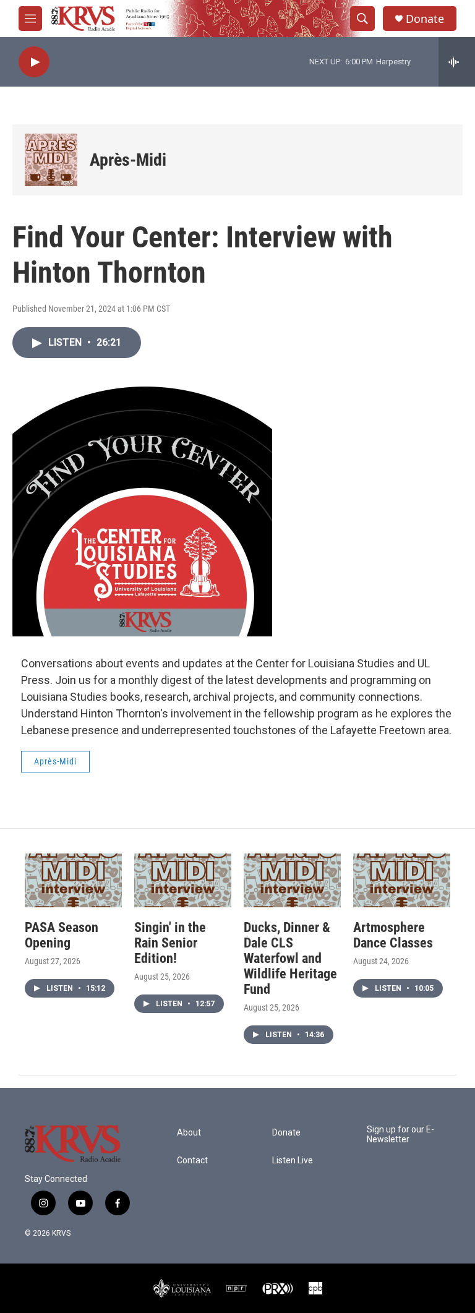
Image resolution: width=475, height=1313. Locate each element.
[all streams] (457, 62)
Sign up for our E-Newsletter (400, 1134)
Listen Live (292, 1160)
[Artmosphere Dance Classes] (401, 880)
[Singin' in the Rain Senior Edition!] (182, 880)
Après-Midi (128, 160)
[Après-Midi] (51, 160)
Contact (192, 1160)
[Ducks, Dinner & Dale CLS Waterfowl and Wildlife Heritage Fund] (292, 880)
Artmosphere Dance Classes (393, 935)
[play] (34, 62)
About (189, 1132)
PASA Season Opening (61, 935)
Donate (425, 18)
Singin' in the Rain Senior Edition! (170, 943)
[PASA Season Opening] (73, 880)
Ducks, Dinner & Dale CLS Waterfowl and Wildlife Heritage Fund (290, 958)
